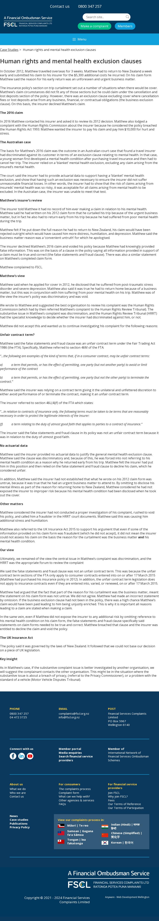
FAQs (62, 804)
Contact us (60, 6)
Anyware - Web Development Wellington (127, 897)
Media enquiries (70, 753)
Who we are (18, 793)
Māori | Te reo (77, 825)
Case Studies (9, 50)
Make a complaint (94, 26)
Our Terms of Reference (124, 804)
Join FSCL (114, 793)
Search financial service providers (76, 758)
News (14, 816)
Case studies (19, 820)
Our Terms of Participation (126, 808)
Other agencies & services (76, 800)
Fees (111, 800)
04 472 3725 (18, 717)
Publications (19, 823)
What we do (18, 789)
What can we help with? (74, 796)
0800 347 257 (89, 6)
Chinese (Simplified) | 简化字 (126, 835)
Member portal (70, 749)
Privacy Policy (20, 827)
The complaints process (75, 789)
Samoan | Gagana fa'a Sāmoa (80, 833)
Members (125, 26)
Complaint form (69, 793)
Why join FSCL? (118, 796)
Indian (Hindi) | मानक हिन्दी (125, 826)
